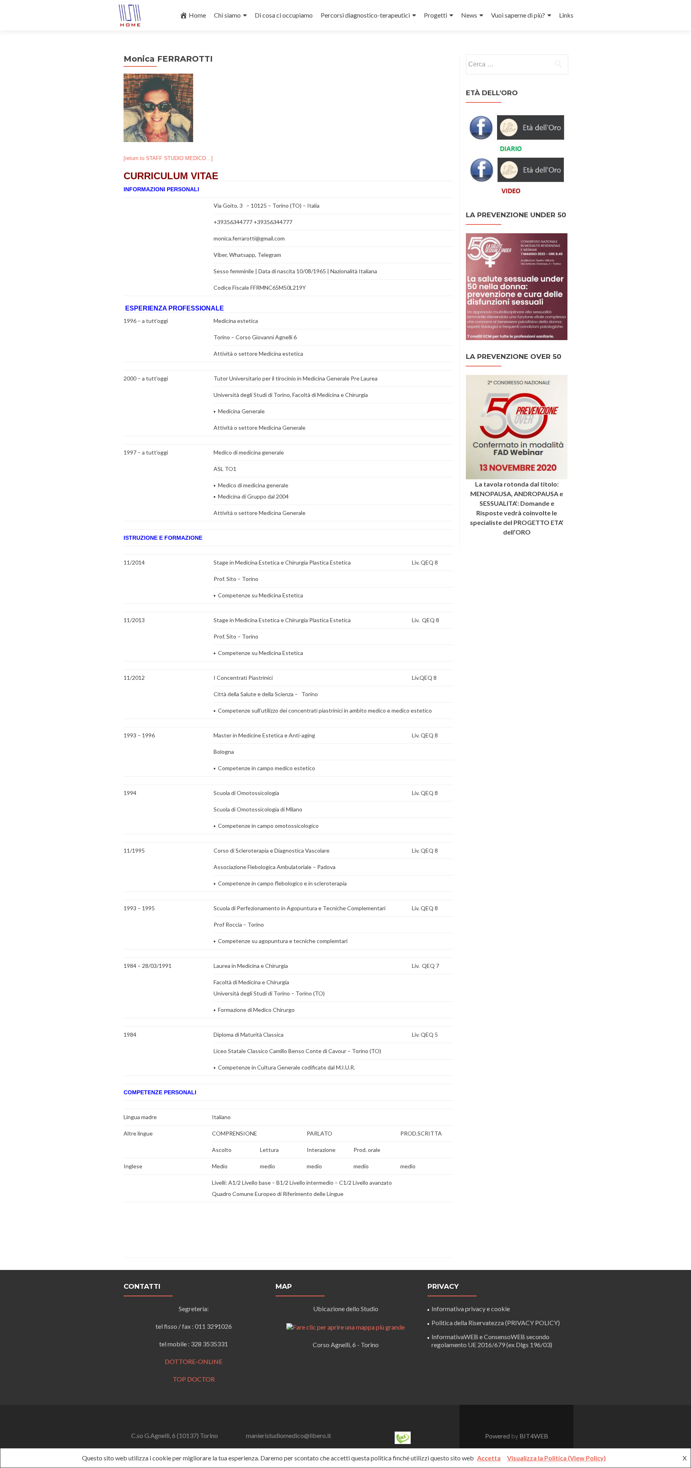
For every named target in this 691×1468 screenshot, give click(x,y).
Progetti (435, 15)
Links (566, 15)
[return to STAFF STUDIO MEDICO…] (168, 158)
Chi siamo (227, 15)
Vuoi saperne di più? (518, 15)
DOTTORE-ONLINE (193, 1361)
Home (197, 15)
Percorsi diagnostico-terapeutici (365, 15)
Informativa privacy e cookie (470, 1308)
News (469, 15)
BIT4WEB (533, 1436)
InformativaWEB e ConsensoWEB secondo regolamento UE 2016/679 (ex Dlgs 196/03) (491, 1340)
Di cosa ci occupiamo (284, 15)
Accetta (489, 1458)
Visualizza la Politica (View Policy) (556, 1458)
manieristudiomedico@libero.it (288, 1435)
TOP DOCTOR (194, 1379)
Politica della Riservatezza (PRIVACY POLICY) (495, 1322)
